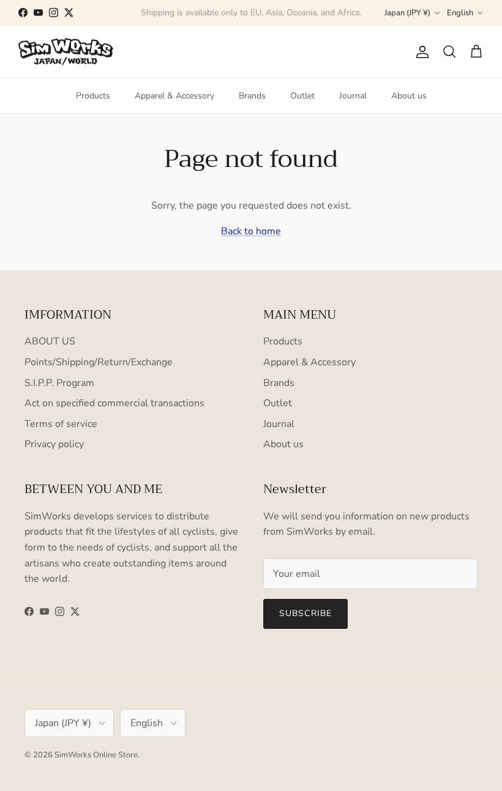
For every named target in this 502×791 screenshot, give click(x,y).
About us (409, 96)
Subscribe (305, 613)
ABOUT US (49, 341)
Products (93, 96)
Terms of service (60, 424)
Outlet (302, 96)
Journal (353, 96)
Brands (252, 96)
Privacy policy (54, 444)
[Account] (420, 52)
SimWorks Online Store (96, 754)
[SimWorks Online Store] (65, 52)
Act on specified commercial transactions (114, 403)
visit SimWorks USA (306, 17)
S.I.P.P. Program (59, 383)
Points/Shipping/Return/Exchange (98, 362)
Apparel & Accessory (174, 96)
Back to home (251, 231)
